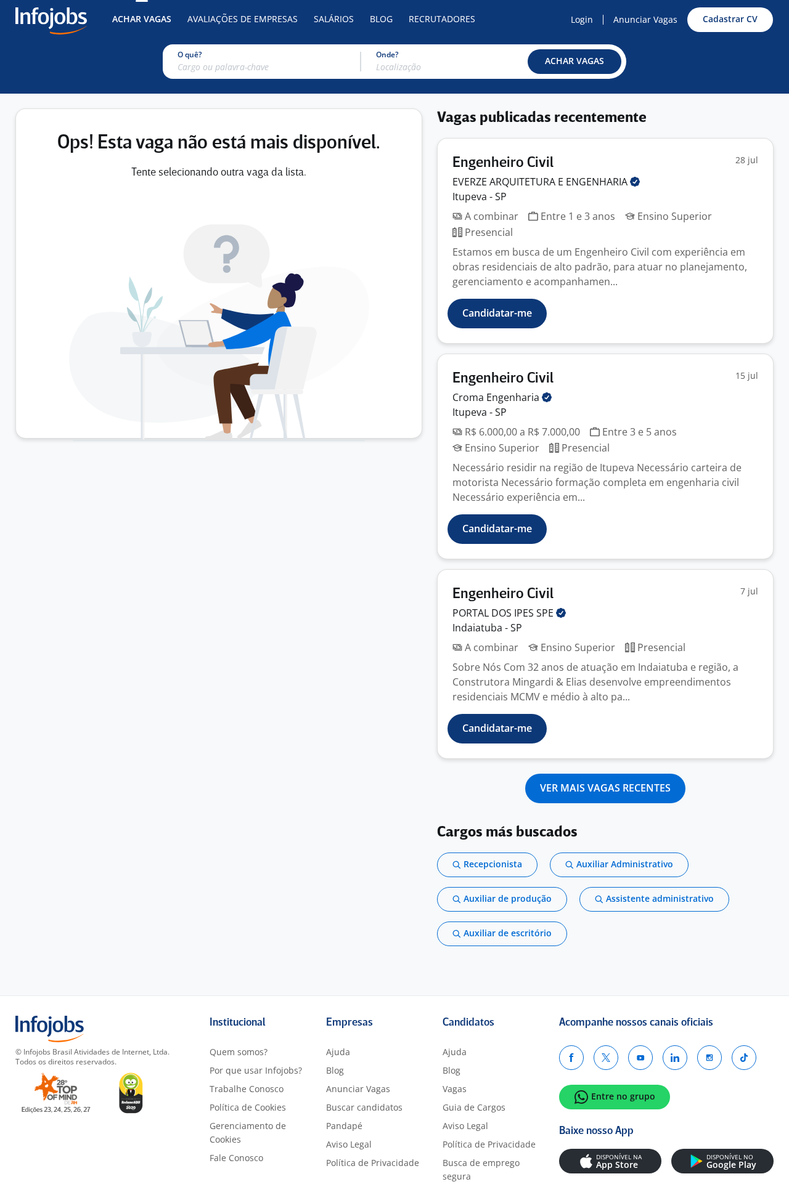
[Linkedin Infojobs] (675, 1057)
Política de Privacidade (372, 1163)
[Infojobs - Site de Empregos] (51, 19)
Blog (381, 19)
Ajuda (338, 1052)
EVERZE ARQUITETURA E (541, 181)
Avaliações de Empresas (242, 19)
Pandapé (344, 1126)
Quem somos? (239, 1052)
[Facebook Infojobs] (571, 1057)
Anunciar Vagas (645, 19)
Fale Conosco (236, 1158)
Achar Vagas (141, 19)
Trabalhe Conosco (247, 1089)
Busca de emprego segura (481, 1169)
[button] (574, 61)
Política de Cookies (248, 1107)
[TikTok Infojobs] (744, 1057)
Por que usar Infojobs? (256, 1070)
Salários (334, 19)
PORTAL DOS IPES (504, 613)
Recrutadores (442, 19)
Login (582, 19)
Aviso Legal (349, 1144)
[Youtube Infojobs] (640, 1057)
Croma (497, 397)
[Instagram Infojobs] (709, 1057)
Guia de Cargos (474, 1107)
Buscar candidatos (364, 1107)
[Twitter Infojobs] (606, 1057)
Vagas (455, 1089)
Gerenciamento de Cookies (248, 1132)
